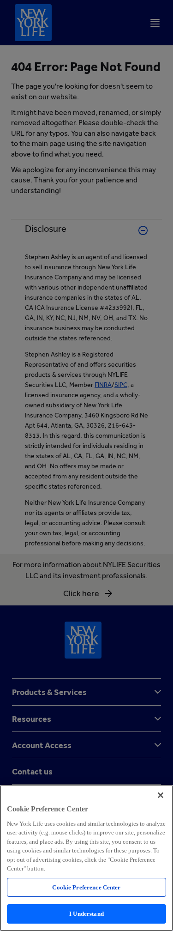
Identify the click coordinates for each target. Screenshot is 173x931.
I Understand (86, 913)
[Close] (160, 795)
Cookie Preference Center (86, 887)
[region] (86, 858)
